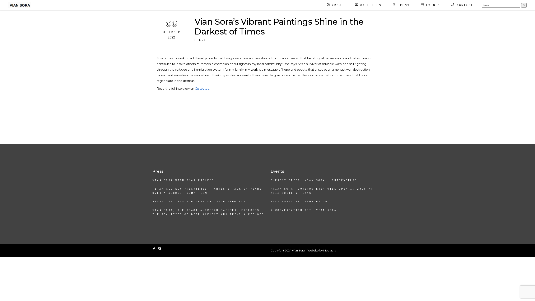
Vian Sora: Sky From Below (299, 201)
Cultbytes (202, 89)
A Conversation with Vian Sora (304, 210)
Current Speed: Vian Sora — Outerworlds (314, 180)
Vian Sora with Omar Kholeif (183, 180)
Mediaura (329, 250)
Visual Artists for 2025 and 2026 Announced (200, 201)
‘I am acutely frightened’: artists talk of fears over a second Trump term (207, 190)
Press (200, 39)
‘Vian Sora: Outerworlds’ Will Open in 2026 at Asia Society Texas (322, 190)
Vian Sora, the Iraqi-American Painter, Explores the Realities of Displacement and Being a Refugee (208, 212)
